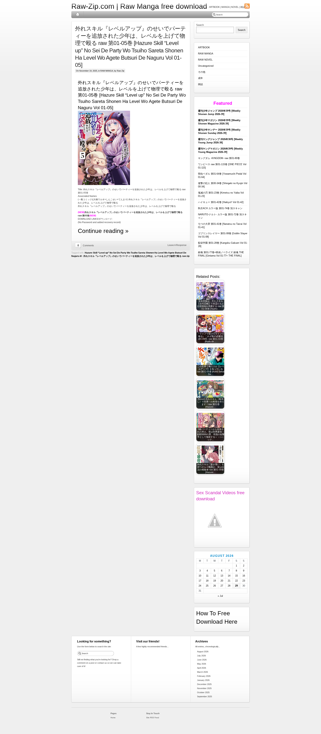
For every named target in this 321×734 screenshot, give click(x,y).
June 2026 (202, 660)
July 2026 (201, 656)
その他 (201, 72)
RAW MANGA (106, 71)
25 (207, 585)
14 (229, 575)
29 (236, 585)
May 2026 (201, 664)
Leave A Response (177, 245)
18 (207, 580)
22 (236, 580)
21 (229, 580)
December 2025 (204, 684)
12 (214, 575)
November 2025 (204, 688)
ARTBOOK (204, 47)
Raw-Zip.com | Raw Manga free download (139, 6)
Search (200, 25)
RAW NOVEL (205, 59)
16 (243, 575)
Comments (88, 245)
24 (200, 585)
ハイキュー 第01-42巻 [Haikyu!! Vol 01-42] (221, 202)
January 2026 (203, 680)
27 (222, 585)
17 (200, 580)
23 (243, 580)
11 (207, 575)
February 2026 (203, 676)
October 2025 (203, 692)
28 (229, 585)
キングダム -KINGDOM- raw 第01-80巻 (219, 158)
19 (214, 580)
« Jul (220, 596)
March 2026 (202, 672)
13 (222, 575)
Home (77, 14)
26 (214, 585)
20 (222, 580)
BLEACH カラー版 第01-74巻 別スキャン (220, 208)
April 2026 (201, 668)
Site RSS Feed (152, 718)
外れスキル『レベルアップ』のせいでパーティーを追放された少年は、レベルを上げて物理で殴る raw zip (136, 256)
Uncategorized (205, 65)
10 (200, 575)
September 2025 (204, 696)
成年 (200, 78)
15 (236, 575)
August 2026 (202, 651)
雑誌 (200, 84)
